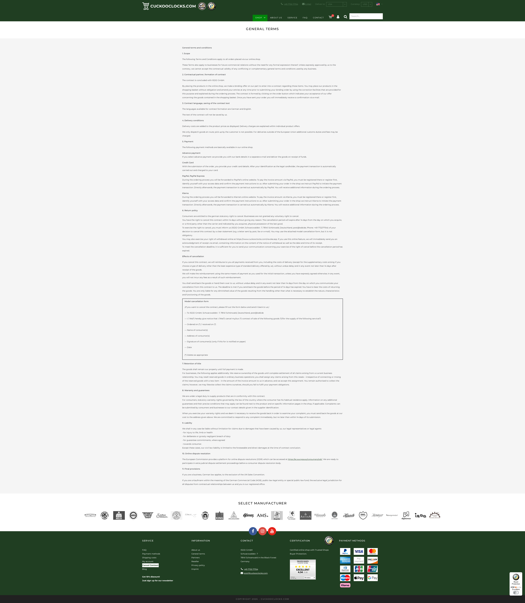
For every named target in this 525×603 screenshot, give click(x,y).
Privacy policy (198, 565)
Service (292, 17)
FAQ (305, 17)
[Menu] (520, 574)
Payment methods (151, 554)
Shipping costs (149, 557)
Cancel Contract (150, 565)
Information (200, 540)
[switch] (516, 592)
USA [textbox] (330, 4)
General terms (198, 554)
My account (147, 561)
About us (276, 17)
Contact (318, 17)
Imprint (195, 569)
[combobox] (336, 4)
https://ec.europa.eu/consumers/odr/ (305, 459)
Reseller (195, 561)
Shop (258, 17)
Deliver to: (320, 4)
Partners (195, 557)
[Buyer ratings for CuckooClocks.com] (303, 571)
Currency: (355, 4)
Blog (144, 569)
